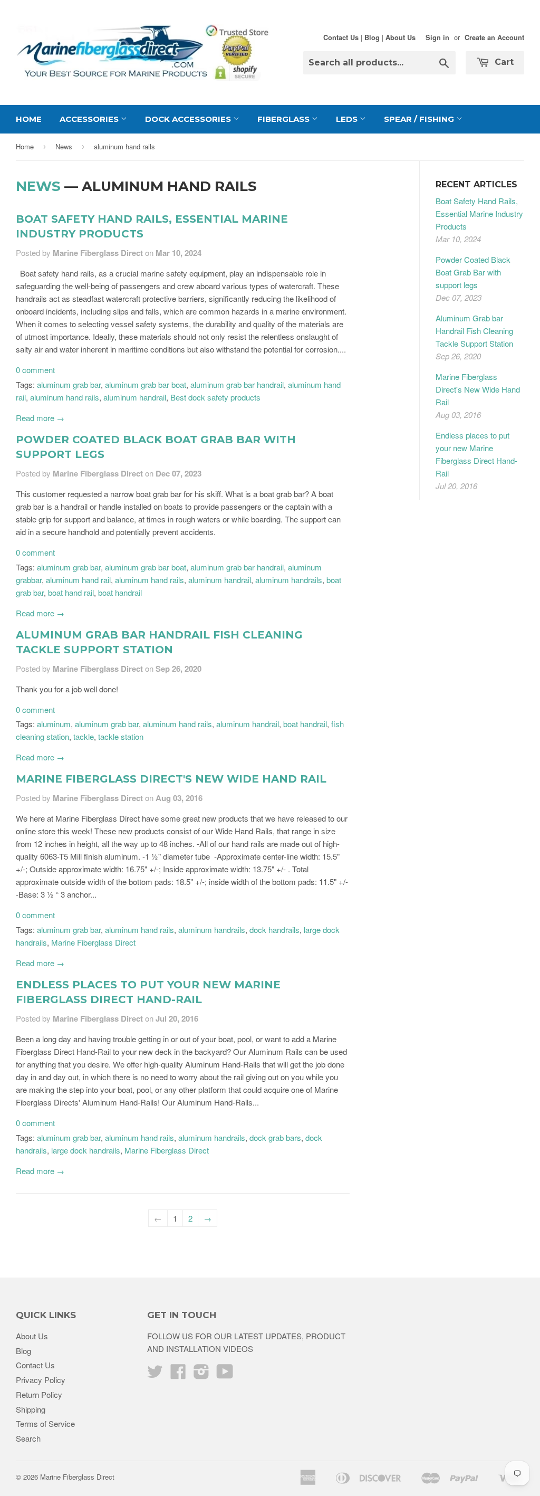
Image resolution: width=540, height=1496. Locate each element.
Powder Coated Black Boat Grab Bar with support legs (473, 272)
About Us (400, 37)
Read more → (40, 417)
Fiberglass (284, 119)
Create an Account (494, 37)
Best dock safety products (215, 397)
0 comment (35, 369)
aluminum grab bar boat (145, 384)
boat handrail (120, 592)
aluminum (54, 723)
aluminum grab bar (69, 384)
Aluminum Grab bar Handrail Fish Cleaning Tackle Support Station (474, 330)
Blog (372, 37)
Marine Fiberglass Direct (93, 942)
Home (29, 119)
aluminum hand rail (78, 579)
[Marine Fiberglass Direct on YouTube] (225, 1374)
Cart (503, 62)
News (63, 146)
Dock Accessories (189, 119)
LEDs (348, 119)
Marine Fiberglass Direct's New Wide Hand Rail (171, 779)
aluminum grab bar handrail (237, 384)
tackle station (120, 736)
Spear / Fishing (420, 119)
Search (28, 1438)
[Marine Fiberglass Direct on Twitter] (155, 1374)
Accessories (90, 119)
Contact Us (341, 37)
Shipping (30, 1409)
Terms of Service (45, 1423)
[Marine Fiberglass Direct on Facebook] (178, 1374)
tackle (83, 736)
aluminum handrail (134, 397)
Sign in (437, 37)
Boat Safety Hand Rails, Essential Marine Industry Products (479, 213)
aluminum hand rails (64, 397)
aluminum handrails (288, 579)
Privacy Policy (40, 1379)
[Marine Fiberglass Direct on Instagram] (201, 1374)
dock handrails (274, 929)
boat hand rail (71, 592)
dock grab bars (275, 1137)
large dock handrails (85, 1150)
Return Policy (39, 1394)
